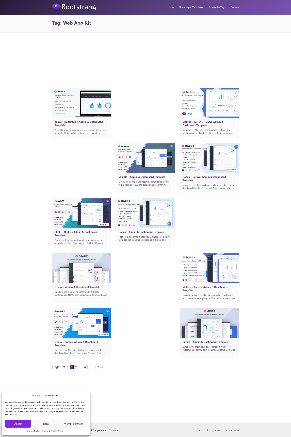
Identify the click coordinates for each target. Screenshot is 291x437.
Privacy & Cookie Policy (52, 431)
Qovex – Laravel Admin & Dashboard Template (76, 343)
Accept (18, 423)
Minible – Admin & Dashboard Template (142, 177)
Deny (46, 423)
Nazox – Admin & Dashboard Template (141, 232)
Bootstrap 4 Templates (191, 7)
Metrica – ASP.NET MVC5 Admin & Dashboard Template (203, 123)
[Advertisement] (145, 59)
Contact (235, 7)
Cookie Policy (33, 431)
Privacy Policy (232, 430)
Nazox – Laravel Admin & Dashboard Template (204, 178)
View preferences (73, 423)
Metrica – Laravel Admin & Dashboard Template (205, 288)
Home (171, 7)
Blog (208, 430)
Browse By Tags (217, 7)
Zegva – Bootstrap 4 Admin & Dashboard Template (79, 123)
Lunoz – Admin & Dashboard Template (205, 342)
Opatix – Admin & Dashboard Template (77, 287)
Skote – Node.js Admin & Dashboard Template (76, 233)
